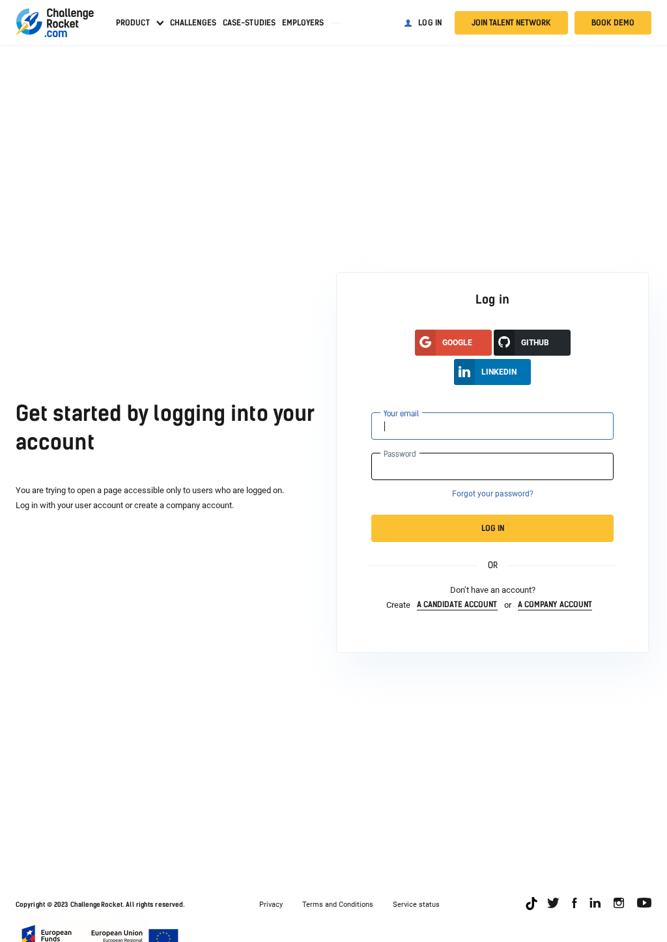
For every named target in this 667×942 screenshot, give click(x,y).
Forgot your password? (492, 493)
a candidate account (457, 604)
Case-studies (249, 22)
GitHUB (535, 342)
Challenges (193, 22)
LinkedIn (499, 372)
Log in (430, 22)
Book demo (612, 22)
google (457, 342)
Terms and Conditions (337, 904)
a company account (555, 604)
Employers (303, 22)
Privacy (271, 904)
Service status (416, 904)
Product (133, 22)
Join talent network (511, 22)
